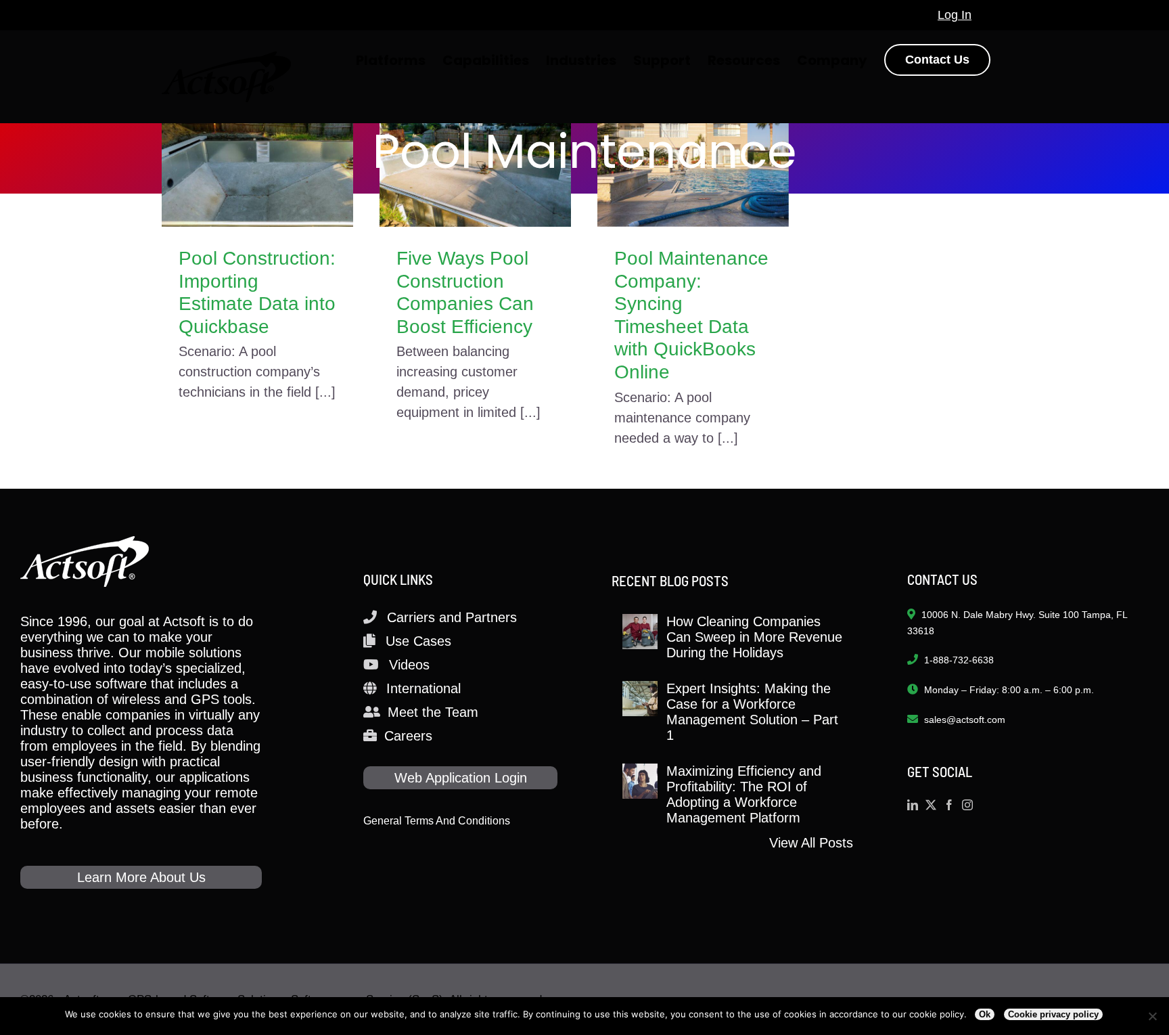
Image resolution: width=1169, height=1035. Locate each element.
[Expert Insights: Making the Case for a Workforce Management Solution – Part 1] (640, 698)
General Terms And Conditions (436, 821)
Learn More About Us (141, 877)
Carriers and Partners (452, 617)
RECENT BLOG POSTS (670, 580)
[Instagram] (967, 804)
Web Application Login (460, 777)
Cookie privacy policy (1053, 1014)
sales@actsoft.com (964, 719)
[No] (1152, 1016)
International (423, 688)
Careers (408, 735)
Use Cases (418, 641)
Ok (984, 1014)
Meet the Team (433, 712)
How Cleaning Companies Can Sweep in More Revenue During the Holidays (754, 637)
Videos (409, 664)
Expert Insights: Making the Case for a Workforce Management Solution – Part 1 (752, 712)
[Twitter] (930, 804)
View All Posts (811, 842)
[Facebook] (949, 804)
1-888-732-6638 (959, 660)
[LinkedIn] (912, 804)
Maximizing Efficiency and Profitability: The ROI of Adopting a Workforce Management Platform (743, 794)
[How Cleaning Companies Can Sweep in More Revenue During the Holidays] (640, 631)
